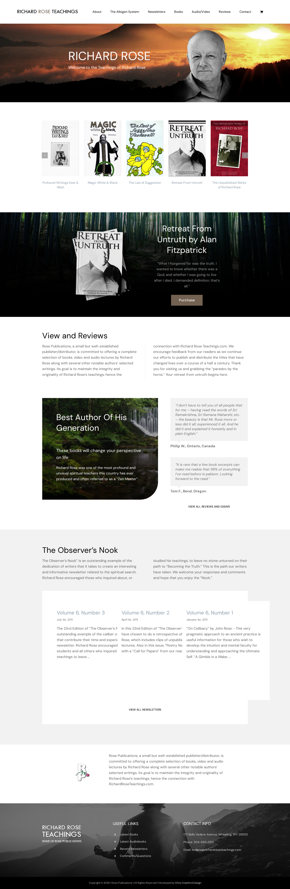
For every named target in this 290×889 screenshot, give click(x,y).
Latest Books (129, 834)
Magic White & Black (103, 183)
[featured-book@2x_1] (103, 227)
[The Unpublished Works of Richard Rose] (229, 148)
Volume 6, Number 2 (145, 612)
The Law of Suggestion (145, 183)
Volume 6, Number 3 (81, 612)
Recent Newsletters (134, 849)
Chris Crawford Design (188, 882)
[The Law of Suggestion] (145, 148)
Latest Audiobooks (133, 842)
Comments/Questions (135, 856)
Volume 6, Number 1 (209, 612)
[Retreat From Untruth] (187, 148)
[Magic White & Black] (102, 148)
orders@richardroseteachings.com (216, 850)
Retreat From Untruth (187, 183)
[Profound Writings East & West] (60, 148)
